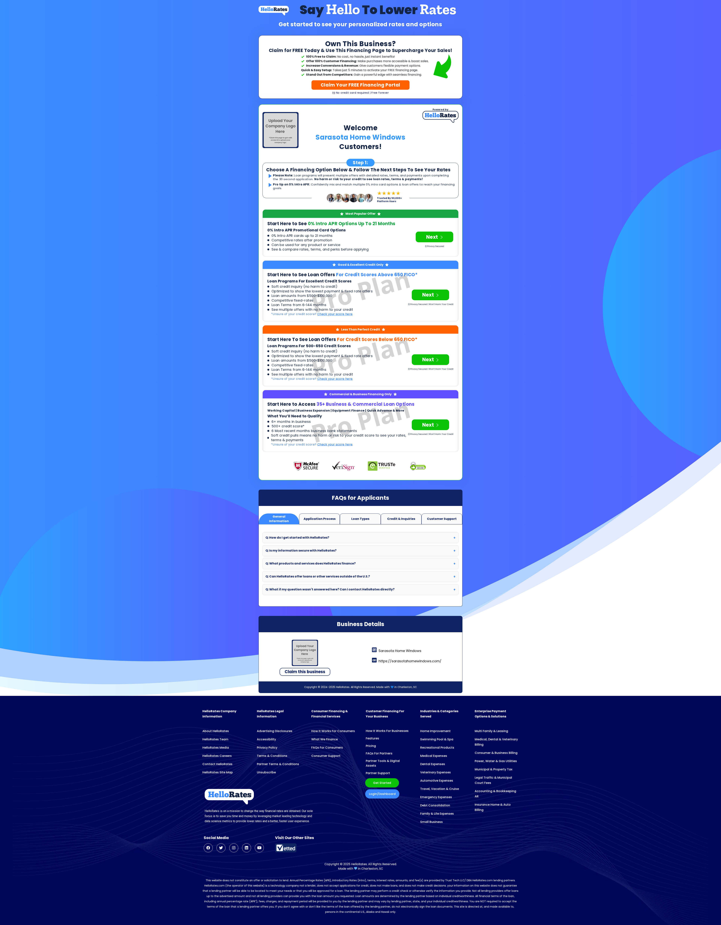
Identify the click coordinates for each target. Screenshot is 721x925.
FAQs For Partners (379, 753)
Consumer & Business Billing (496, 753)
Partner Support (378, 773)
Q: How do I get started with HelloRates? (297, 537)
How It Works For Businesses (387, 731)
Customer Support (442, 519)
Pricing (371, 746)
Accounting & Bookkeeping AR (495, 794)
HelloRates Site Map (217, 772)
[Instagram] (233, 847)
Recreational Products (437, 747)
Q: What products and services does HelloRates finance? (310, 563)
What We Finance (324, 739)
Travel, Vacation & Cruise (439, 789)
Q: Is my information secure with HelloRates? (300, 550)
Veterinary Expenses (435, 772)
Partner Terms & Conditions (278, 764)
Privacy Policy (267, 747)
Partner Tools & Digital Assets (383, 763)
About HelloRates (215, 731)
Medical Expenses (433, 756)
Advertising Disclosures (274, 731)
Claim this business (305, 672)
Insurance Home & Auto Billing (493, 807)
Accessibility (266, 739)
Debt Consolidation (435, 805)
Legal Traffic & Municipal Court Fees (493, 780)
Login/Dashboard (382, 794)
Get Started (382, 783)
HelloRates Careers (217, 756)
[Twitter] (221, 847)
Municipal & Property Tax (493, 769)
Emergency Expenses (436, 797)
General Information (279, 518)
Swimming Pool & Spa (436, 739)
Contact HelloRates (217, 764)
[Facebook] (208, 847)
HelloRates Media (215, 747)
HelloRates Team (215, 739)
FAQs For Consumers (327, 747)
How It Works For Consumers (333, 731)
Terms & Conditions (272, 756)
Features (372, 738)
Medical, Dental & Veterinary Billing (496, 742)
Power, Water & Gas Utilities (496, 761)
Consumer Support (325, 756)
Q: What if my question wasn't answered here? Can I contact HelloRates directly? (329, 589)
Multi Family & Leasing (491, 731)
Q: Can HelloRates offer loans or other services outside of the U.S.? (317, 576)
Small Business (431, 822)
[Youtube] (259, 847)
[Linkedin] (246, 847)
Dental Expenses (432, 764)
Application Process (320, 519)
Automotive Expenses (436, 780)
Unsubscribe (266, 772)
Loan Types (360, 519)
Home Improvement (435, 731)
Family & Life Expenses (437, 813)
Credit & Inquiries (401, 519)
